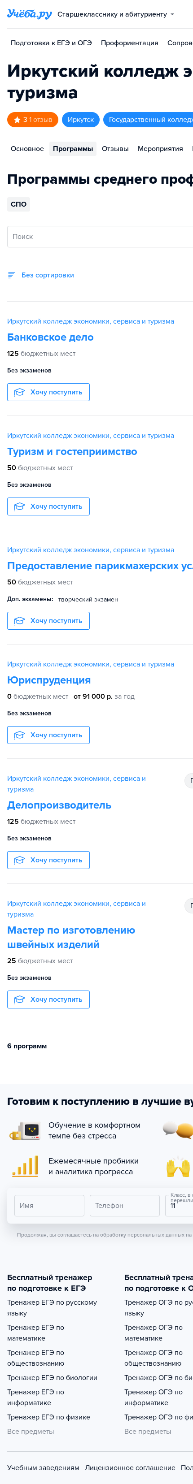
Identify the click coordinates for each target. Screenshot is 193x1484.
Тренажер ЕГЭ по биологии (52, 1377)
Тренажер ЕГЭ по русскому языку (52, 1308)
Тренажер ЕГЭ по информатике (35, 1397)
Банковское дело (50, 337)
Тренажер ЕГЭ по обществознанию (35, 1358)
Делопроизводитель (59, 805)
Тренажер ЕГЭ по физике (48, 1417)
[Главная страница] (29, 14)
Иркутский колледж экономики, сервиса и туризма (90, 321)
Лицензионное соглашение (130, 1467)
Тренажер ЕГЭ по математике (35, 1333)
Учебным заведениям (43, 1467)
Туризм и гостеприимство (72, 451)
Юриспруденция (49, 680)
